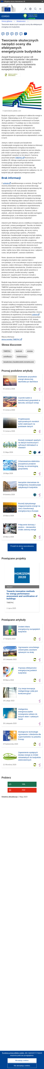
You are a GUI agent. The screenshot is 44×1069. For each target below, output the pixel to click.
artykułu (6, 183)
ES (12, 33)
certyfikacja (7, 356)
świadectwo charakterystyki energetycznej (18, 362)
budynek (19, 351)
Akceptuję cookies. (22, 1060)
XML (23, 784)
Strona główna (7, 21)
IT (20, 33)
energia (30, 351)
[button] (30, 9)
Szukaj (35, 9)
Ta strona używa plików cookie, (13, 1053)
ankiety (35, 314)
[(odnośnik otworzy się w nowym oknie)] (9, 8)
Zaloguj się (25, 9)
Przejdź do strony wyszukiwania (22, 546)
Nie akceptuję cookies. (22, 1066)
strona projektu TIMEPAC (11, 339)
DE (3, 33)
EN (7, 33)
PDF (23, 790)
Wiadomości (21, 21)
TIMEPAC (19, 158)
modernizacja (22, 356)
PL (25, 33)
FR (16, 33)
